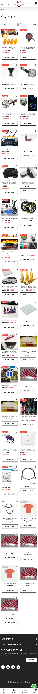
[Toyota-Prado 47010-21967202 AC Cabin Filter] (9, 605)
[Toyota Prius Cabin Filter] (28, 374)
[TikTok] (13, 667)
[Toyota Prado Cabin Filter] (28, 573)
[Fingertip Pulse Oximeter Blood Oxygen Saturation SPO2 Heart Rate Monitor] (9, 439)
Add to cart (9, 57)
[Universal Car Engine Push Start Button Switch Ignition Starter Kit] (28, 103)
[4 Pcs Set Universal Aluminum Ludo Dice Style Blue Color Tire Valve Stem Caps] (9, 374)
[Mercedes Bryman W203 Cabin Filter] (28, 508)
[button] (18, 24)
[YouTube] (18, 667)
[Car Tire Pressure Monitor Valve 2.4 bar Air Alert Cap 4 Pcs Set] (28, 241)
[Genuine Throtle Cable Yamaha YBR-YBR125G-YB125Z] (9, 508)
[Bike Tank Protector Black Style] (9, 72)
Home (2, 9)
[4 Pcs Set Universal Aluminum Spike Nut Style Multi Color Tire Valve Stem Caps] (9, 309)
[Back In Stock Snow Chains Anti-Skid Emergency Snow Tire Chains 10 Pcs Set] (28, 207)
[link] (13, 691)
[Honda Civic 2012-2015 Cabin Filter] (9, 406)
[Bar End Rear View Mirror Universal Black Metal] (9, 103)
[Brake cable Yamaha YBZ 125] (28, 474)
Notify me (28, 123)
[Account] (30, 4)
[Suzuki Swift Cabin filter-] (28, 309)
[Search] (8, 3)
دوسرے (7, 9)
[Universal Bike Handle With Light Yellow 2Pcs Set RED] (28, 138)
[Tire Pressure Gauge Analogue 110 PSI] (28, 72)
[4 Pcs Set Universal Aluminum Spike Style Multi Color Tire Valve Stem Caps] (28, 406)
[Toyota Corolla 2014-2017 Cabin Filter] (9, 541)
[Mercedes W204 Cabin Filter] (9, 573)
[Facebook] (3, 667)
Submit (31, 660)
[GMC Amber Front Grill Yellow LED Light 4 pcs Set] (9, 37)
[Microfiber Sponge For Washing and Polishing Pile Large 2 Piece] (28, 172)
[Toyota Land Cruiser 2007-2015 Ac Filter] (28, 541)
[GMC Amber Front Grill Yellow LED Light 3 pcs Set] (9, 138)
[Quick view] (16, 30)
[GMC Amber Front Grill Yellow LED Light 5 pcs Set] (9, 241)
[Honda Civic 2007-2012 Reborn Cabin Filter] (28, 341)
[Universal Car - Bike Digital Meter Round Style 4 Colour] (28, 37)
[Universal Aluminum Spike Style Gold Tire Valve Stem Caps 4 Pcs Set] (28, 276)
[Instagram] (8, 667)
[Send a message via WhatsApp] (34, 686)
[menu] (2, 3)
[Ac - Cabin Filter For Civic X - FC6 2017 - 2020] (9, 276)
